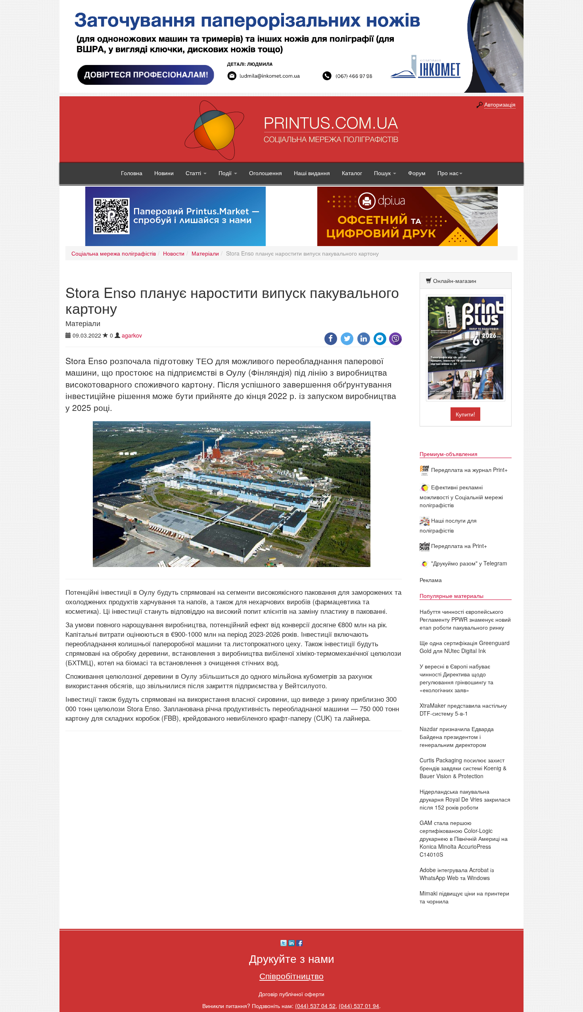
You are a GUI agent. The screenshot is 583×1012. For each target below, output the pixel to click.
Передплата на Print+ (458, 546)
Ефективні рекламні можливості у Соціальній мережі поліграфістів (461, 496)
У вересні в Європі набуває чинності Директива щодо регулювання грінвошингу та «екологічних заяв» (456, 678)
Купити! (465, 414)
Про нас (447, 173)
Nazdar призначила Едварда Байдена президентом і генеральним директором (457, 736)
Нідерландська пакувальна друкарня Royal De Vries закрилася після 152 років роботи (465, 799)
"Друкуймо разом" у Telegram (468, 563)
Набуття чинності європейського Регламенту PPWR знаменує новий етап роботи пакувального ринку (465, 619)
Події (226, 173)
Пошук (383, 173)
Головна (131, 173)
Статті (194, 173)
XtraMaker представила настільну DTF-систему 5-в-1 (463, 709)
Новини (164, 173)
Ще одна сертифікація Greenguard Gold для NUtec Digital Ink (465, 647)
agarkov (132, 335)
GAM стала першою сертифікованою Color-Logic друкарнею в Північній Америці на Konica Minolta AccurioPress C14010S (464, 838)
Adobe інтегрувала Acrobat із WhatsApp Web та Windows (457, 874)
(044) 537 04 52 (315, 1006)
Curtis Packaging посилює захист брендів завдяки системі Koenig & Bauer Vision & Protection (463, 768)
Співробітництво (291, 975)
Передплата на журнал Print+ (469, 470)
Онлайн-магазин (454, 281)
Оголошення (265, 173)
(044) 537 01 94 (359, 1006)
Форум (417, 173)
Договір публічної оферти (291, 994)
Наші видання (312, 173)
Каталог (352, 173)
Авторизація (500, 104)
